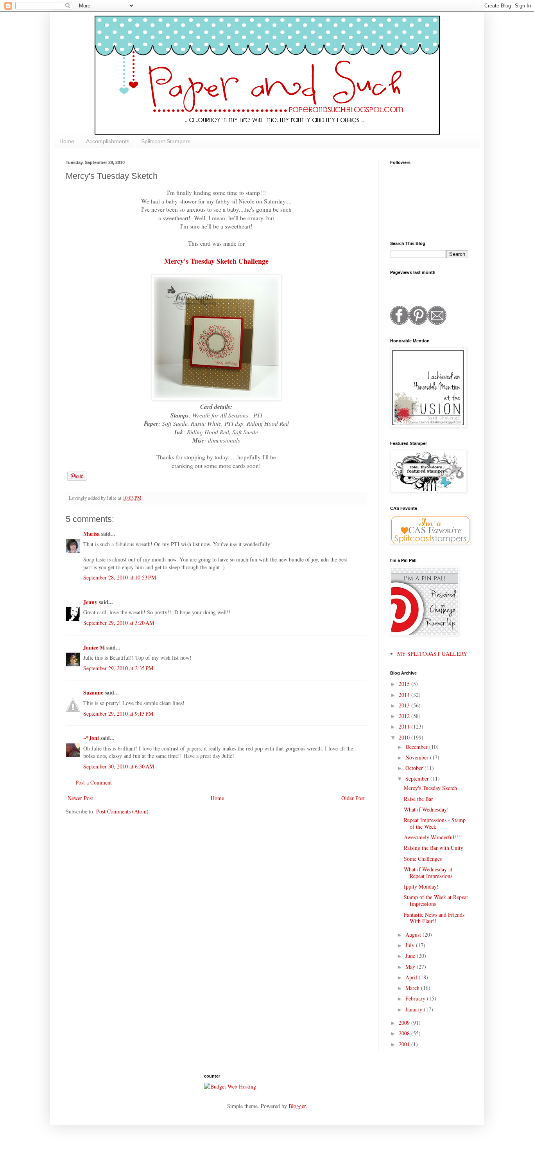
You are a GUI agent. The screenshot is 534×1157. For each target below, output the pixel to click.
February (416, 998)
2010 (405, 737)
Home (66, 141)
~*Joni (91, 738)
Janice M (94, 647)
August (414, 934)
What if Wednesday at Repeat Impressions (428, 873)
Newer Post (80, 798)
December (417, 746)
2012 (405, 716)
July (410, 945)
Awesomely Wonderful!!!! (433, 837)
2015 (405, 683)
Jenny (90, 602)
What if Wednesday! (426, 809)
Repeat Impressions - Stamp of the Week (435, 823)
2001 (405, 1044)
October (415, 768)
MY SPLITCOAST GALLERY (432, 653)
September (417, 778)
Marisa (91, 533)
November (417, 757)
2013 (405, 705)
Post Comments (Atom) (122, 811)
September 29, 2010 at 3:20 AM (118, 622)
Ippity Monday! (421, 886)
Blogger (297, 1106)
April (412, 977)
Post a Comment (93, 782)
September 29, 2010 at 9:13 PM (118, 713)
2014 (405, 694)
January (414, 1009)
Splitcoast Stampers (165, 141)
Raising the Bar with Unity (433, 847)
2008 (405, 1033)
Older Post (353, 798)
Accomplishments (107, 141)
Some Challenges (423, 858)
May (411, 966)
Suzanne (94, 692)
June (411, 955)
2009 (405, 1022)
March (413, 987)
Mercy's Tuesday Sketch (430, 788)
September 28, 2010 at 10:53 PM (119, 577)
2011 (405, 726)
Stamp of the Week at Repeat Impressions (436, 900)
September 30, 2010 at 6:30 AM (118, 766)
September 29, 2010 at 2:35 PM (118, 668)
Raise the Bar (418, 799)
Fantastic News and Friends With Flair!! (434, 918)
